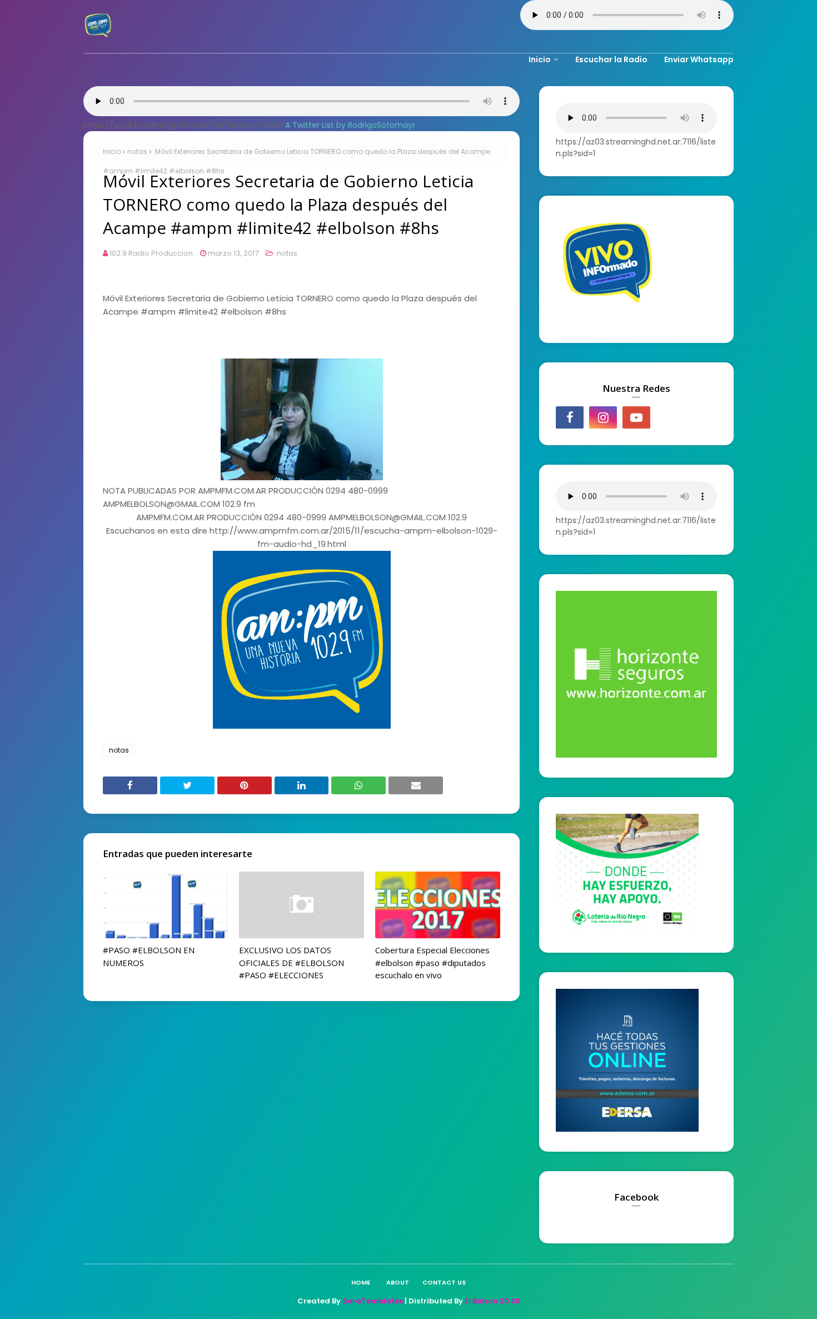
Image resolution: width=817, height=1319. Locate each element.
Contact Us (444, 1282)
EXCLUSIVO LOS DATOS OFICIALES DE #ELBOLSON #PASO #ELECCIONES (291, 962)
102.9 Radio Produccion (151, 253)
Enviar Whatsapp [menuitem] (699, 59)
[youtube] (636, 417)
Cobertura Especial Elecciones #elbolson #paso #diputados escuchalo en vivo (432, 962)
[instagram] (603, 417)
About (397, 1282)
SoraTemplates (372, 1301)
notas (137, 151)
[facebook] (570, 417)
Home (360, 1282)
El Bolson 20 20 (492, 1301)
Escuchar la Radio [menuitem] (611, 59)
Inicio (112, 151)
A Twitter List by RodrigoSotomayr (350, 125)
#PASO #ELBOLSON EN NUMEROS (149, 956)
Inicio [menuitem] (540, 59)
